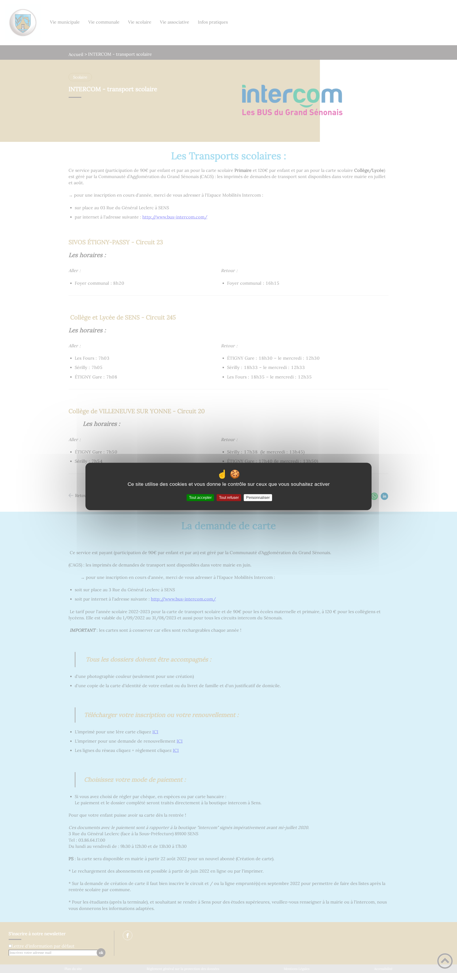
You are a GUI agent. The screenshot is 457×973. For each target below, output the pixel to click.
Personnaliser (258, 498)
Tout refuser (229, 498)
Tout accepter (200, 498)
